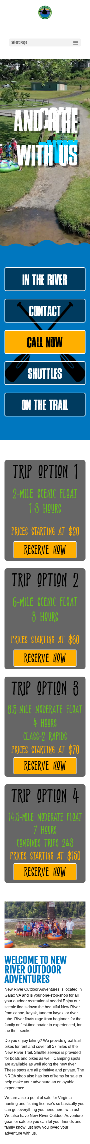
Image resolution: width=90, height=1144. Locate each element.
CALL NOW (45, 344)
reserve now (45, 550)
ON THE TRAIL (45, 407)
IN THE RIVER (45, 281)
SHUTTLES (45, 375)
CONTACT (45, 313)
